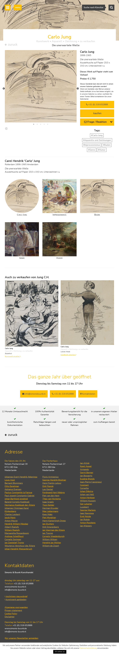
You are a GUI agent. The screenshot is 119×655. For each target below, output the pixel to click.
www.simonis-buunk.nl (15, 586)
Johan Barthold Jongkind (16, 498)
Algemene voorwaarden (16, 607)
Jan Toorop (47, 533)
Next (77, 88)
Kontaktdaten (88, 393)
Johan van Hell (87, 494)
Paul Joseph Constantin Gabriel (19, 495)
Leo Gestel (47, 489)
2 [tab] (37, 124)
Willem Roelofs (12, 530)
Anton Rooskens (88, 522)
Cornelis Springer (13, 539)
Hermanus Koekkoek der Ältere (20, 505)
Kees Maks (47, 514)
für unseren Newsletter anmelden (21, 638)
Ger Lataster (86, 503)
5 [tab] (47, 124)
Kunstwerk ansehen (12, 356)
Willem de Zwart (50, 545)
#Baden (106, 145)
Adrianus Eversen (13, 489)
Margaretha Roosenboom (17, 533)
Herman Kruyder (50, 508)
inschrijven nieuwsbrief (16, 596)
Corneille (84, 488)
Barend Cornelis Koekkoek (17, 502)
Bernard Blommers (14, 483)
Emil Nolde (85, 516)
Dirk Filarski (47, 486)
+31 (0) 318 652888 (98, 104)
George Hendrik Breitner (54, 480)
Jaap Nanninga (87, 513)
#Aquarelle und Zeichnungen (97, 140)
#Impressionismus (91, 145)
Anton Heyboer (87, 497)
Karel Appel (86, 466)
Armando (84, 469)
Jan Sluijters (48, 523)
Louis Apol (10, 480)
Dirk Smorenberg (50, 527)
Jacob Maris (10, 517)
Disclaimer (10, 616)
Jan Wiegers (86, 525)
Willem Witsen (49, 539)
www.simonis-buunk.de (16, 628)
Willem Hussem (88, 500)
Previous (3, 88)
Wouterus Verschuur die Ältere (20, 545)
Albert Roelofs (12, 527)
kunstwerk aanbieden (15, 599)
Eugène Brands (87, 478)
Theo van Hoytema (51, 498)
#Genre (91, 149)
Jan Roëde (85, 519)
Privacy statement (13, 610)
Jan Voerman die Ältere (53, 530)
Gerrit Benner (86, 472)
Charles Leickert (12, 514)
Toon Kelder (48, 505)
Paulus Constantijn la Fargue (18, 492)
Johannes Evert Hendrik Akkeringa (21, 476)
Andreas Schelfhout (14, 536)
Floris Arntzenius (50, 476)
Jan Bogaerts (86, 475)
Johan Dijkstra (86, 491)
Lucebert (84, 507)
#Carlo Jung (96, 135)
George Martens (88, 510)
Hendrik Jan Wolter (51, 542)
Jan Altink (84, 463)
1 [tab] (34, 124)
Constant (84, 485)
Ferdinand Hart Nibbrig (53, 492)
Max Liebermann (50, 511)
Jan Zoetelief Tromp (14, 542)
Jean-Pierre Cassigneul (91, 482)
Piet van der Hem (50, 495)
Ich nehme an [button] (60, 652)
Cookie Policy (11, 613)
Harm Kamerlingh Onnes (54, 520)
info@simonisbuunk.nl (35, 393)
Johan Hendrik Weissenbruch (18, 548)
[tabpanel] (41, 86)
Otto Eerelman (12, 486)
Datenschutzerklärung (88, 648)
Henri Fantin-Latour (51, 483)
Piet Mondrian (49, 517)
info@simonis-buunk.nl (15, 589)
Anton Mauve (11, 520)
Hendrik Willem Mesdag (16, 523)
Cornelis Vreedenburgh (53, 536)
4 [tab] (44, 124)
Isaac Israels (48, 502)
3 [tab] (41, 124)
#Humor (102, 149)
